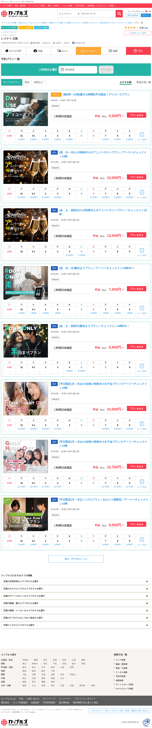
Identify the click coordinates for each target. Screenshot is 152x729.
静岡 (34, 671)
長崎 (43, 685)
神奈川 (35, 663)
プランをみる (136, 115)
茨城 (64, 663)
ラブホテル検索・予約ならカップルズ (19, 23)
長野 (72, 667)
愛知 (24, 671)
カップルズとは (8, 698)
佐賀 (62, 685)
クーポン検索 (66, 6)
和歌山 (73, 674)
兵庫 (34, 674)
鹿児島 (82, 685)
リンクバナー (65, 698)
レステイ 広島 (125, 23)
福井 (53, 667)
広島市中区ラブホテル (109, 23)
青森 (36, 660)
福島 (83, 660)
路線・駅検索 (20, 6)
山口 (62, 678)
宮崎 (72, 685)
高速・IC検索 (53, 6)
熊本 (53, 685)
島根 (53, 678)
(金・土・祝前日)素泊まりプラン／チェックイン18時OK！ (94, 325)
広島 (34, 678)
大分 (34, 685)
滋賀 (53, 674)
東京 (24, 663)
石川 (43, 667)
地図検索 (90, 6)
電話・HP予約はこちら (76, 559)
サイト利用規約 (20, 702)
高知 (53, 682)
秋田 (64, 660)
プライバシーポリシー (85, 698)
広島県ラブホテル (73, 23)
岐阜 (43, 671)
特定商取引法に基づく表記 (85, 702)
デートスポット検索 (36, 6)
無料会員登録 (132, 15)
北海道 (25, 660)
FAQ (21, 698)
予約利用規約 (49, 702)
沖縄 (93, 685)
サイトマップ (49, 698)
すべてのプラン (11, 82)
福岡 (24, 685)
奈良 (62, 674)
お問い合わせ (33, 698)
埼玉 (45, 663)
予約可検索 (79, 6)
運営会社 (5, 702)
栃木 (74, 663)
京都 (43, 674)
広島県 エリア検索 (56, 23)
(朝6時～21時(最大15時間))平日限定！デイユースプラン (96, 94)
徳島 (24, 682)
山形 (74, 660)
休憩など (38, 82)
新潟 (24, 667)
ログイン (145, 15)
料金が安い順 (144, 82)
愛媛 (43, 682)
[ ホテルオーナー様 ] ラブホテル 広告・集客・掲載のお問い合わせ (120, 711)
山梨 (62, 667)
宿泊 (27, 82)
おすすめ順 (126, 82)
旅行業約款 (64, 702)
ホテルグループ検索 (106, 6)
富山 (34, 667)
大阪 (24, 674)
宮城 (55, 660)
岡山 (24, 678)
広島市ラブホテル (90, 23)
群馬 (83, 663)
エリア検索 (7, 6)
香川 (34, 682)
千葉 (55, 663)
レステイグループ (8, 32)
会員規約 (35, 702)
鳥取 (43, 678)
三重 (53, 671)
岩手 (45, 660)
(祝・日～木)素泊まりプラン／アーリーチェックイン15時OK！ (97, 268)
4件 (146, 28)
